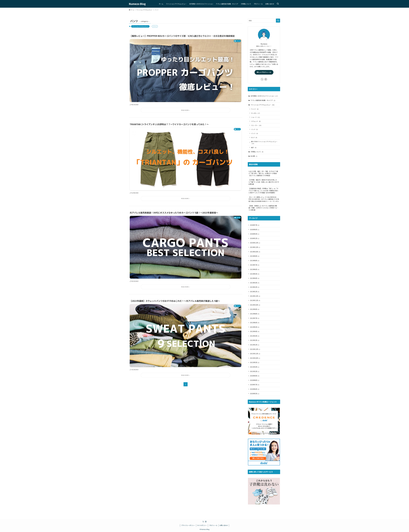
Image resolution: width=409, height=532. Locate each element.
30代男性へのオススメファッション (264, 96)
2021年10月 (255, 358)
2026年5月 (254, 234)
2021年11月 (255, 353)
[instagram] (265, 79)
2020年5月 (254, 393)
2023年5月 (254, 274)
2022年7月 (254, 318)
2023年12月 (255, 247)
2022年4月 (254, 331)
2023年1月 (254, 291)
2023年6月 (254, 269)
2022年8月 (254, 314)
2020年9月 (254, 376)
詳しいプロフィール (264, 72)
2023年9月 (254, 256)
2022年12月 (255, 296)
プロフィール (213, 525)
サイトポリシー (202, 525)
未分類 (253, 156)
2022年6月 (254, 322)
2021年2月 (254, 371)
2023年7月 (254, 265)
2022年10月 (255, 305)
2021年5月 (254, 362)
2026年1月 (254, 238)
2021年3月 (254, 367)
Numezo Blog (137, 4)
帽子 (253, 147)
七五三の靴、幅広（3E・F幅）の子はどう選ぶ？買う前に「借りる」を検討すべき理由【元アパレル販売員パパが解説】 (263, 173)
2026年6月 (254, 229)
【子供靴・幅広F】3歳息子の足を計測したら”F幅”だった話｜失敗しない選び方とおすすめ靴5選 (263, 182)
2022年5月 (254, 327)
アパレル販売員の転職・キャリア (262, 100)
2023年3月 (254, 283)
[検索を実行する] (278, 21)
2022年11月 (255, 300)
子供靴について (256, 152)
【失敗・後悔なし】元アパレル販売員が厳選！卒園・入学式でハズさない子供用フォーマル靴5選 (263, 208)
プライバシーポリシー (188, 525)
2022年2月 (254, 340)
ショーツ (255, 117)
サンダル (255, 113)
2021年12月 (255, 349)
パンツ (254, 133)
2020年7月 (254, 385)
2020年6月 (254, 389)
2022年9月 (254, 309)
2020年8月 (254, 380)
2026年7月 (254, 225)
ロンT (254, 137)
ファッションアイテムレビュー (140, 26)
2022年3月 (254, 336)
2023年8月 (254, 260)
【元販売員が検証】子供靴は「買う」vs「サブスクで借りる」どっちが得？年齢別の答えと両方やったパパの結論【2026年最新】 (263, 190)
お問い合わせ (224, 525)
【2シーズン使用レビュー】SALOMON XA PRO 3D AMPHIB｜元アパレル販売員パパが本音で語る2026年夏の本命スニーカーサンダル (263, 199)
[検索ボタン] (277, 4)
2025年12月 (255, 243)
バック (254, 129)
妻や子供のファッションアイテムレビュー (264, 142)
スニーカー (256, 125)
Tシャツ (255, 109)
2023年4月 (254, 278)
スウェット (256, 121)
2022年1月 (254, 345)
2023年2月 (254, 287)
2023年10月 (255, 252)
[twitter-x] (262, 79)
